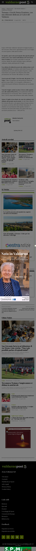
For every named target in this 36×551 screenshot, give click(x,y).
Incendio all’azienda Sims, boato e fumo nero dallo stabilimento (16, 285)
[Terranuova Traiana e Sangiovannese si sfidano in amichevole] (26, 147)
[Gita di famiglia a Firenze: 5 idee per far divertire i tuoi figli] (18, 223)
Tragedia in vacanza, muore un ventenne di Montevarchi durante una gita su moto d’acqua (17, 277)
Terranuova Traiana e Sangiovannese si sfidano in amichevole (26, 156)
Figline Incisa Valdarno (17, 415)
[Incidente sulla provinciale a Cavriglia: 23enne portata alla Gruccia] (26, 173)
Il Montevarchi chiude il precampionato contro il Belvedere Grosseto (9, 181)
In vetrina (5, 210)
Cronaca (4, 164)
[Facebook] (8, 135)
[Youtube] (17, 537)
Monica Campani (10, 343)
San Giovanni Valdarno (20, 8)
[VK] (20, 135)
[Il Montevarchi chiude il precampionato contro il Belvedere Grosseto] (9, 173)
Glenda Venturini (9, 20)
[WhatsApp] (24, 135)
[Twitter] (12, 537)
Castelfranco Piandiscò (7, 10)
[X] (12, 135)
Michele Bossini (9, 380)
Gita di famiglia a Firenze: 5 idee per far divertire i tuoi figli (16, 234)
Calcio (20, 159)
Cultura (3, 8)
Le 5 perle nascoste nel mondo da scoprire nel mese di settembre (17, 212)
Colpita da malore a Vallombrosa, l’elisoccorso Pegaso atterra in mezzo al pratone (16, 293)
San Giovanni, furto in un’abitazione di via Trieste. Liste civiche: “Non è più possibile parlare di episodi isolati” (9, 158)
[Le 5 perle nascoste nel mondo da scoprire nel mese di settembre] (18, 202)
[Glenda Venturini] (3, 20)
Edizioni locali (10, 8)
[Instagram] (8, 537)
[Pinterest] (16, 135)
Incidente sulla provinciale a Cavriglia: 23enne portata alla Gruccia (26, 182)
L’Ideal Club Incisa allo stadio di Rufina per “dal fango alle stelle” (22, 418)
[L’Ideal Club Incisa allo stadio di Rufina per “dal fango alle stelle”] (6, 419)
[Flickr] (22, 537)
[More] (28, 135)
